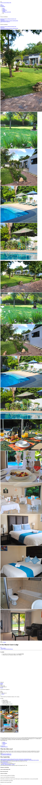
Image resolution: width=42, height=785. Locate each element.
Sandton (4, 642)
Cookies (13, 764)
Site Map (2, 764)
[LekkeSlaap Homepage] (2, 6)
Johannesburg (4, 10)
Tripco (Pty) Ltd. (4, 762)
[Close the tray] (0, 784)
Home (3, 8)
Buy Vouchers (10, 20)
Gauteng (3, 9)
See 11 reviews (3, 648)
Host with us (2, 19)
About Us (4, 21)
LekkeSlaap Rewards (4, 20)
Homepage (2, 18)
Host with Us (16, 759)
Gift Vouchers (21, 759)
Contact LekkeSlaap (3, 759)
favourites (12, 18)
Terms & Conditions (8, 764)
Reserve (1, 683)
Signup (1, 21)
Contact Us (8, 21)
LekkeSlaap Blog (15, 20)
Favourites (2, 5)
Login (15, 18)
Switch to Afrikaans (7, 18)
